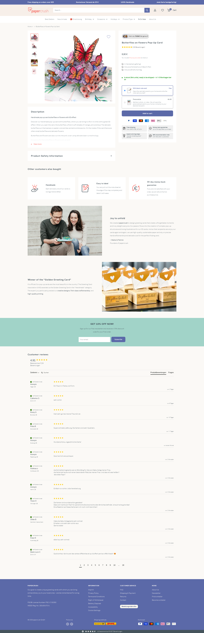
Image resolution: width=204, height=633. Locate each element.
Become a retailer (159, 600)
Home (30, 26)
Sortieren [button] (34, 372)
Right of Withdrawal (95, 600)
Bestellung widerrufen (129, 606)
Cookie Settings (94, 610)
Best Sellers (49, 19)
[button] (80, 565)
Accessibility (93, 607)
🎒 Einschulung (76, 19)
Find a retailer (157, 597)
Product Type (128, 19)
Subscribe (118, 339)
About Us (152, 19)
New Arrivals (62, 19)
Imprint (91, 590)
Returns (123, 597)
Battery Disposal (94, 603)
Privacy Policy (93, 593)
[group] (41, 360)
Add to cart (147, 113)
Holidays (114, 19)
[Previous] (48, 67)
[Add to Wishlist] (108, 36)
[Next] (108, 67)
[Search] (147, 10)
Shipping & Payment (128, 593)
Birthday (88, 19)
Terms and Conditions (96, 597)
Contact (123, 600)
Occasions (101, 19)
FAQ (121, 590)
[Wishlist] (162, 10)
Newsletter (156, 593)
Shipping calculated (135, 57)
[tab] (158, 373)
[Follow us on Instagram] (67, 624)
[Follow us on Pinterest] (71, 624)
